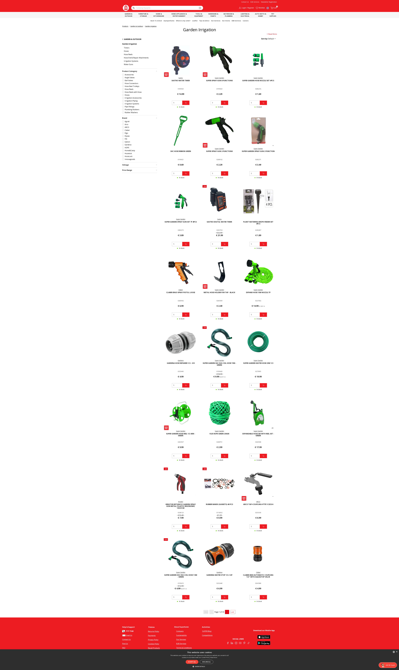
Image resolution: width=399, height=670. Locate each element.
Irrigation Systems (131, 61)
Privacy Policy (153, 640)
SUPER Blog (206, 631)
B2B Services (181, 643)
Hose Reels (128, 54)
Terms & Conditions (184, 648)
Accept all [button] (192, 662)
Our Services (181, 639)
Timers (126, 48)
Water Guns (128, 64)
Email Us (129, 635)
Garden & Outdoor (136, 26)
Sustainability (181, 635)
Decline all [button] (206, 662)
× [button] (396, 652)
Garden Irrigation (150, 26)
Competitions (207, 635)
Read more (213, 657)
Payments (152, 635)
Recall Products (154, 648)
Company (180, 631)
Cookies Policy (153, 644)
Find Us (125, 643)
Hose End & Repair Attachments (136, 58)
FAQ (123, 648)
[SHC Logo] (125, 8)
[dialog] (199, 659)
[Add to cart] (185, 103)
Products (125, 26)
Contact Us (126, 639)
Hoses (126, 51)
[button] (134, 8)
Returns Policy (153, 631)
